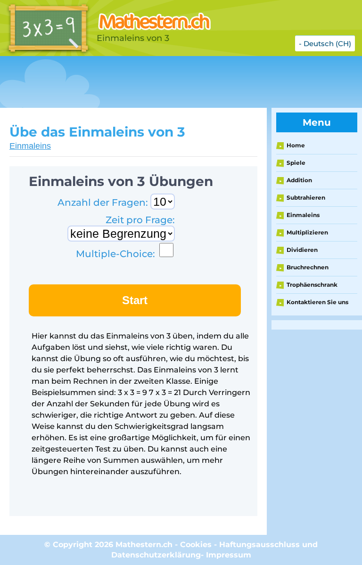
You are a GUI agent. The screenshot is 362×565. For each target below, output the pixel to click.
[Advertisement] (171, 82)
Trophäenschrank (312, 284)
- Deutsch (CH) (325, 43)
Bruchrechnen (308, 267)
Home (296, 145)
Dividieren (302, 249)
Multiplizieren (307, 232)
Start (135, 300)
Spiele (296, 162)
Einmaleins (30, 146)
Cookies (196, 544)
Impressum (228, 554)
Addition (299, 180)
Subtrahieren (306, 197)
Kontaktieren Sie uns (317, 302)
